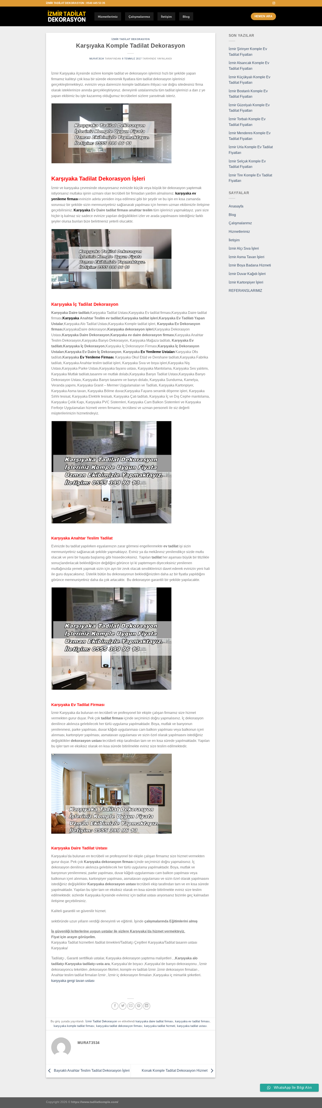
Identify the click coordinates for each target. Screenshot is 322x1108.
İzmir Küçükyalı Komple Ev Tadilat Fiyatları (249, 80)
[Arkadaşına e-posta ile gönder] (130, 1006)
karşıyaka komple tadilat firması (74, 1026)
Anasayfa (236, 206)
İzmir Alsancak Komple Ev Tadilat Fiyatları (249, 65)
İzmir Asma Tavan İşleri (246, 257)
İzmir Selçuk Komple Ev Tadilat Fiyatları (247, 164)
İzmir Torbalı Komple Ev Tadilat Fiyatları (247, 122)
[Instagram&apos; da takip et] (273, 3)
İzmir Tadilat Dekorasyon (130, 39)
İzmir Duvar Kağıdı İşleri (247, 274)
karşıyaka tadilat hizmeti (159, 1026)
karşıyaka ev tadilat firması (192, 1021)
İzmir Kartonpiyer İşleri (246, 282)
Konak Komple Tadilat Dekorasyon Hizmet (175, 1070)
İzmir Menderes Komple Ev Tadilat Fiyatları (250, 136)
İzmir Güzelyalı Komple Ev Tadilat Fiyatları (249, 108)
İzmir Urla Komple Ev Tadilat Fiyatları (251, 150)
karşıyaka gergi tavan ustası (72, 981)
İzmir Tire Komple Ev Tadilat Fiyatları (250, 178)
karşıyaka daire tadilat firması (154, 1021)
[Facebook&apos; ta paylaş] (115, 1006)
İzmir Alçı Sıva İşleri (244, 248)
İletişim (166, 16)
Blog (186, 16)
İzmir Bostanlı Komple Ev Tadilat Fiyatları (248, 94)
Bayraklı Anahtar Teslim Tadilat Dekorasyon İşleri (91, 1070)
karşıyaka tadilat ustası (192, 1026)
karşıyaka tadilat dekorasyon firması (119, 1026)
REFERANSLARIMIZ (245, 290)
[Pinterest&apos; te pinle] (138, 1006)
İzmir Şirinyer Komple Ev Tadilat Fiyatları (248, 51)
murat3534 (96, 58)
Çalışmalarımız (139, 16)
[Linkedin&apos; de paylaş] (146, 1006)
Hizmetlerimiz (108, 16)
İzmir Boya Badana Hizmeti (250, 265)
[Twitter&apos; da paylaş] (122, 1006)
